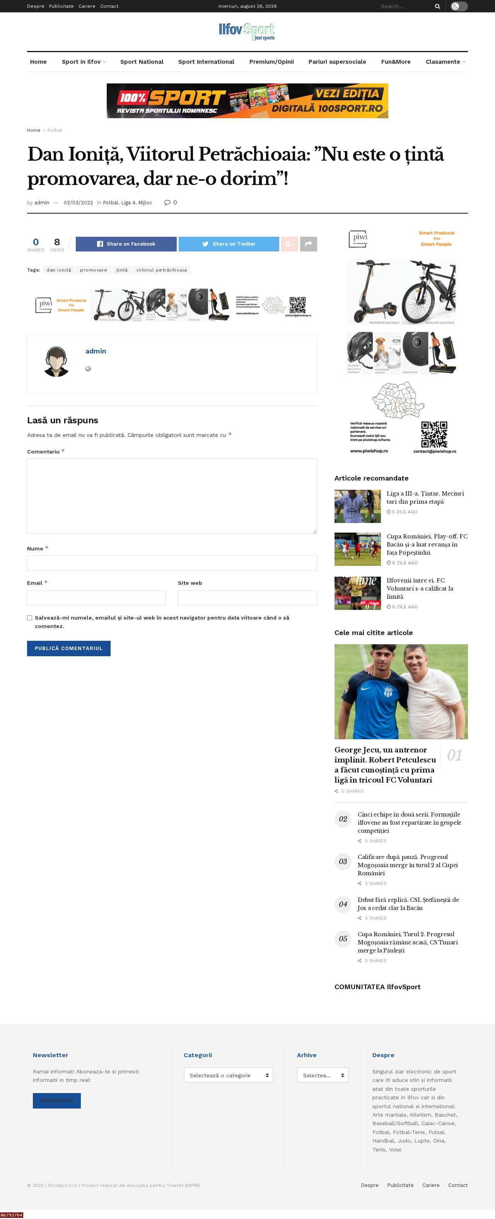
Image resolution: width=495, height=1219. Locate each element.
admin (42, 202)
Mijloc (145, 202)
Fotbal (55, 130)
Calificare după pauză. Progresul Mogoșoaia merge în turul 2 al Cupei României (408, 865)
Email (37, 582)
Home (38, 61)
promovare (94, 270)
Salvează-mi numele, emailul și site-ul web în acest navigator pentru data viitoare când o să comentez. (162, 622)
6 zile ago (404, 562)
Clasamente (443, 61)
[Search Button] (436, 6)
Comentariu (46, 451)
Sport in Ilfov (81, 61)
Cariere (87, 6)
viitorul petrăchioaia (162, 270)
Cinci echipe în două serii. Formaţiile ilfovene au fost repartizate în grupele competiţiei (409, 822)
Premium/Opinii (271, 61)
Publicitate (61, 6)
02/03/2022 (78, 202)
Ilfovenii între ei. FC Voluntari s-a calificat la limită (420, 588)
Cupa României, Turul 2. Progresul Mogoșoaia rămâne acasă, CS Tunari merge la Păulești (408, 942)
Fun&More (396, 61)
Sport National (142, 61)
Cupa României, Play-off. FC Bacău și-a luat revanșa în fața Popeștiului (427, 544)
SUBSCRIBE (57, 1101)
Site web (190, 583)
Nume (38, 548)
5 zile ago (404, 511)
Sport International (206, 61)
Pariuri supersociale (337, 61)
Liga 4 (128, 202)
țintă (122, 270)
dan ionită (58, 270)
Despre (35, 6)
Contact (109, 6)
